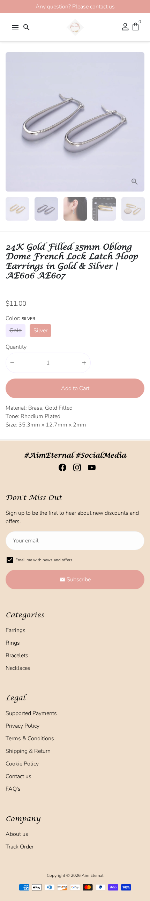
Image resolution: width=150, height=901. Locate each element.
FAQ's (13, 789)
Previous (12, 122)
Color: (20, 318)
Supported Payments (31, 713)
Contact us (18, 776)
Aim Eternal (92, 875)
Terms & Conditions (30, 738)
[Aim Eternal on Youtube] (90, 468)
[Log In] (125, 27)
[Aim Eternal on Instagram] (75, 468)
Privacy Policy (22, 726)
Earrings (15, 630)
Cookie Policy (22, 764)
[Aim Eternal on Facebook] (60, 468)
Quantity (16, 347)
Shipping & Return (28, 751)
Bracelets (17, 655)
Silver (40, 330)
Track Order (19, 847)
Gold (15, 330)
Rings (13, 643)
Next (137, 122)
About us (17, 834)
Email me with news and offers (44, 560)
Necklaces (18, 668)
